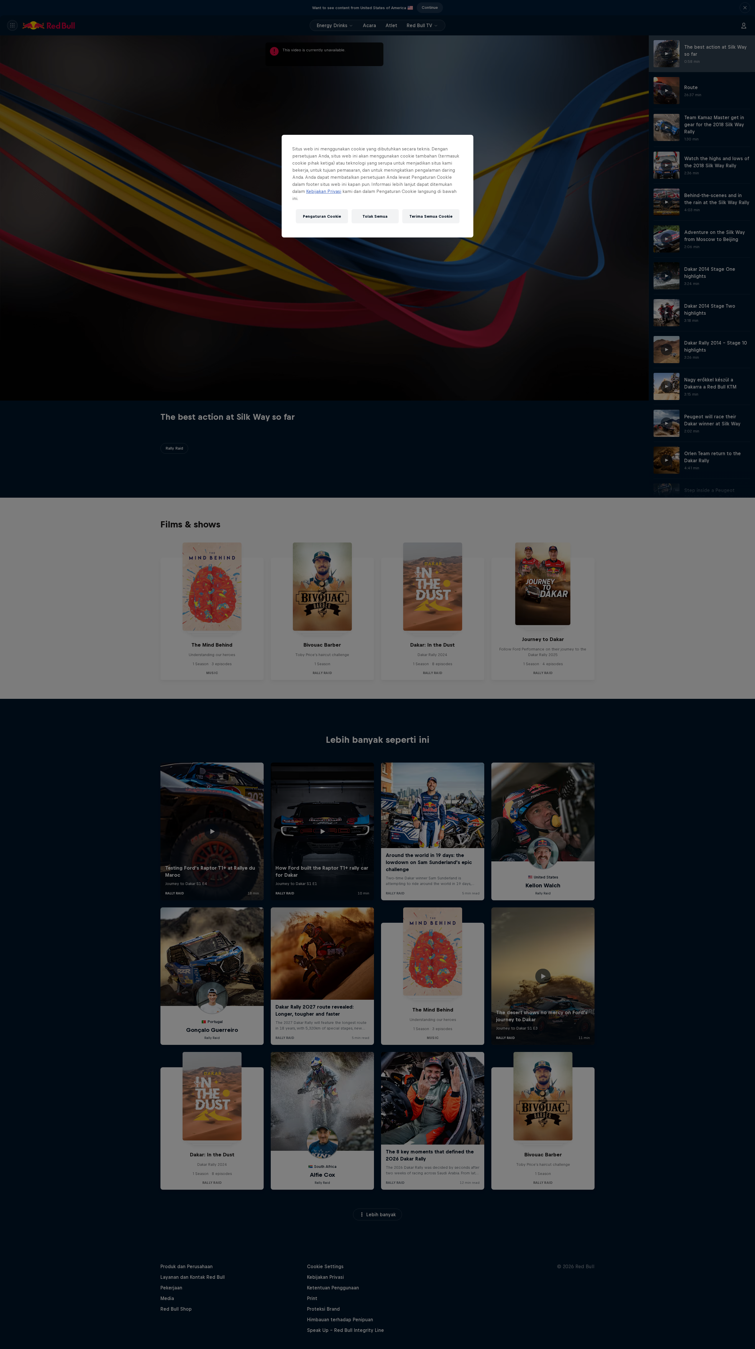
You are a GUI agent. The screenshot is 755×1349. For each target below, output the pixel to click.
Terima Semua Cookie (430, 216)
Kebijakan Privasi (323, 191)
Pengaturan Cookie (322, 216)
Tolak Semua (375, 216)
